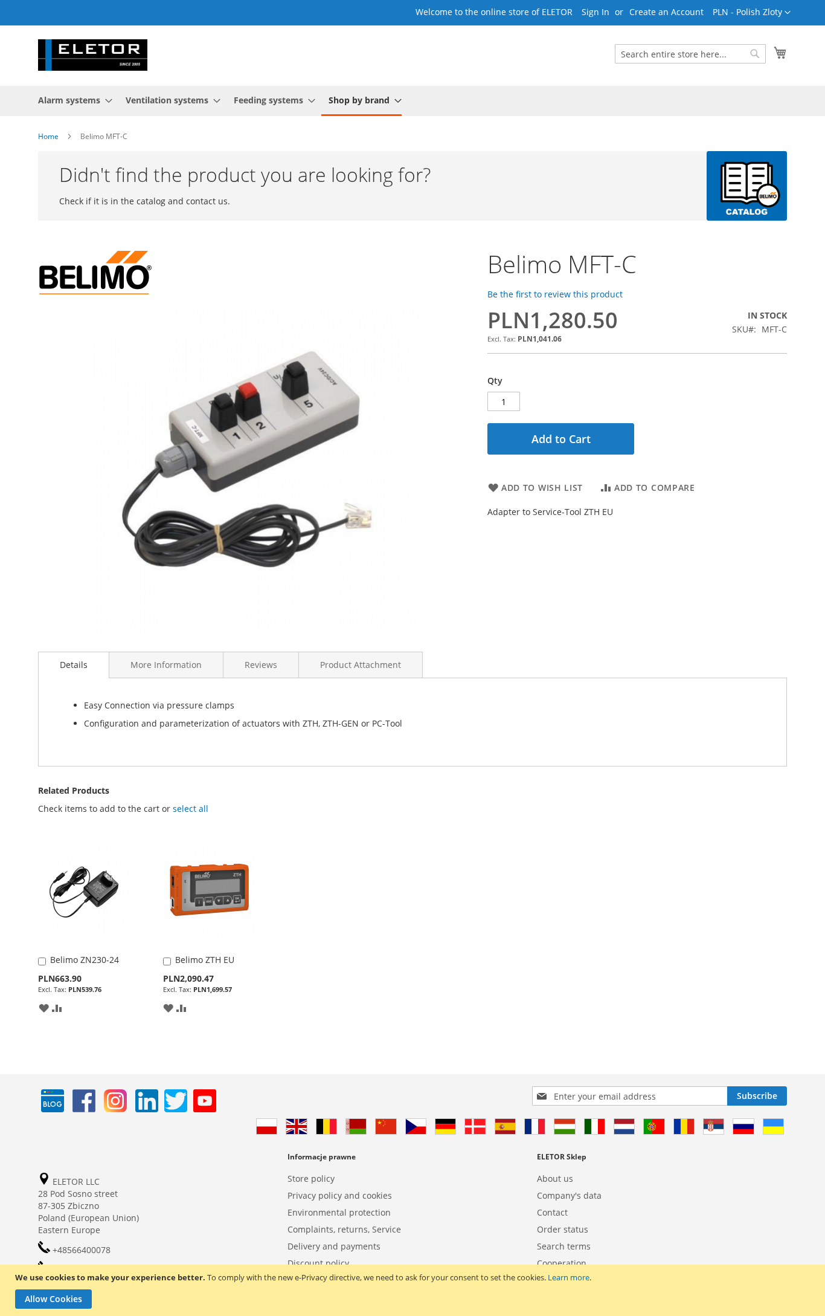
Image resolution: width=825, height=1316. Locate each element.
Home (48, 136)
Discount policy (318, 1263)
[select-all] (190, 809)
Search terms (564, 1246)
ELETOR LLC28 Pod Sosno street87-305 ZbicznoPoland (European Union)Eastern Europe (88, 1206)
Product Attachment (360, 664)
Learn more (568, 1277)
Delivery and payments (333, 1246)
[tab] (73, 665)
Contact (552, 1212)
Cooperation (561, 1263)
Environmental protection (339, 1212)
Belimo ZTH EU (204, 959)
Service (386, 1229)
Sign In (595, 12)
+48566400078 (80, 1250)
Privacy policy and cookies (339, 1195)
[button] (752, 12)
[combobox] (690, 53)
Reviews (261, 664)
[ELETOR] (92, 55)
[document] (414, 1290)
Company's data (569, 1195)
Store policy (311, 1178)
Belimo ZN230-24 (84, 959)
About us (555, 1178)
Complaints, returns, (328, 1229)
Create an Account (666, 12)
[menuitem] (71, 100)
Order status (562, 1229)
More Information (166, 664)
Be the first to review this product (555, 294)
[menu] (412, 101)
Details (74, 664)
